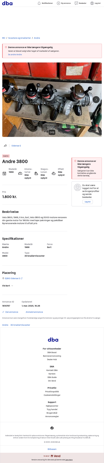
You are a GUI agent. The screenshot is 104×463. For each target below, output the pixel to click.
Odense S (16, 145)
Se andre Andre (15, 54)
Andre (37, 37)
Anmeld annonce (34, 312)
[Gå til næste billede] (52, 99)
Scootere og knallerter (19, 37)
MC (3, 37)
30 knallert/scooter (20, 325)
